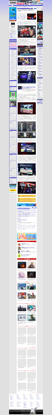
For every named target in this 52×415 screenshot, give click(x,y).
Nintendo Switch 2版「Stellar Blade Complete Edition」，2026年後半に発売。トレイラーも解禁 (40, 74)
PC (12, 5)
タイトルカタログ (12, 406)
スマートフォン (24, 402)
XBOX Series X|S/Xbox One (13, 88)
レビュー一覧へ (33, 369)
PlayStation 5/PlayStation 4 (13, 89)
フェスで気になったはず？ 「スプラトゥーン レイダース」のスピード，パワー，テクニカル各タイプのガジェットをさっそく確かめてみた (13, 145)
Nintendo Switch (12, 90)
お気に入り (36, 0)
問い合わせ (19, 0)
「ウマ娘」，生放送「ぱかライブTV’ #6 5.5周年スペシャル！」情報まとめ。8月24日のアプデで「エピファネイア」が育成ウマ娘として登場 (40, 57)
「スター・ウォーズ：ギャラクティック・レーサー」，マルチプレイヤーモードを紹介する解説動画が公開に (31, 269)
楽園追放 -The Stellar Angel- (40, 87)
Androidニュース (25, 403)
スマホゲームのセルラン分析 (13, 58)
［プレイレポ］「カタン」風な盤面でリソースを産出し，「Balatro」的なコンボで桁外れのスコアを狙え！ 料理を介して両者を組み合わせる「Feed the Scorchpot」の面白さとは (22, 357)
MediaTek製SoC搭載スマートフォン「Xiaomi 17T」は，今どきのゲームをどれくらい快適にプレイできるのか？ (31, 357)
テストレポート (31, 403)
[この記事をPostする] (32, 8)
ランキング (41, 0)
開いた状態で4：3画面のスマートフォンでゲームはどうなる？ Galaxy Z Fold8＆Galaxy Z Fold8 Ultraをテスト (31, 366)
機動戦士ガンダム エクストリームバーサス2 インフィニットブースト (40, 90)
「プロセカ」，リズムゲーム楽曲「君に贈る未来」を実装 (22, 290)
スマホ (22, 5)
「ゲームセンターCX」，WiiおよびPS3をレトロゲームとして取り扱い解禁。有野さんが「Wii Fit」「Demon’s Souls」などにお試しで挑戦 (40, 51)
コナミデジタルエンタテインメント (21, 226)
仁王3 (38, 92)
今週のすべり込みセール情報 (13, 59)
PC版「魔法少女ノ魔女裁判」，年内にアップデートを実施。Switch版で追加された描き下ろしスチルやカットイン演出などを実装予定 (22, 279)
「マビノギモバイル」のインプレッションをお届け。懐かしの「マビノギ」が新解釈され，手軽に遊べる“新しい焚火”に (31, 291)
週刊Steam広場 (12, 61)
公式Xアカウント (12, 0)
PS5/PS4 (17, 5)
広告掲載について (12, 181)
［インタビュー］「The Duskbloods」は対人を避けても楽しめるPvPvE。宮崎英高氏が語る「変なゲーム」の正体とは (31, 390)
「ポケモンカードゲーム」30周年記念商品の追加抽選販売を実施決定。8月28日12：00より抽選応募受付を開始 (40, 48)
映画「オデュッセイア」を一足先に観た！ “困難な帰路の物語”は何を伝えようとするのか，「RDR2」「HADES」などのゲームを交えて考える (13, 113)
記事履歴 (38, 0)
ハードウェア (29, 5)
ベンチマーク (31, 406)
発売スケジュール (19, 398)
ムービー (21, 6)
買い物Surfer (12, 73)
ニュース (11, 35)
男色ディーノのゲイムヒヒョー (13, 56)
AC (32, 5)
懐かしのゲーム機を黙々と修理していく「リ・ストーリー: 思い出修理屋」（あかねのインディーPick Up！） (31, 335)
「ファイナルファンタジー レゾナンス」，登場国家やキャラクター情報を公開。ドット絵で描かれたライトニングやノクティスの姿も (31, 300)
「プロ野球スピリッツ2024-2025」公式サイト (27, 195)
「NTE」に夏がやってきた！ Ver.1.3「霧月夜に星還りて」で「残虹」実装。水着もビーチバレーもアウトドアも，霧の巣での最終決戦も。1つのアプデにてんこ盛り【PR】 (31, 312)
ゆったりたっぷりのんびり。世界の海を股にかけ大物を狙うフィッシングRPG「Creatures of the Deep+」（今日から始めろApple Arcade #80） (31, 344)
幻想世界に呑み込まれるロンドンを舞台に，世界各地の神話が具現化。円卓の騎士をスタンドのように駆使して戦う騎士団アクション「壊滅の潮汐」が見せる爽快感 (22, 367)
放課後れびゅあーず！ (13, 78)
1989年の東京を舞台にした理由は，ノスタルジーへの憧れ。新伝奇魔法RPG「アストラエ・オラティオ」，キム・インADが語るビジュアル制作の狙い (13, 161)
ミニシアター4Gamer (13, 72)
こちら (33, 98)
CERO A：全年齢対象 (33, 225)
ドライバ (11, 85)
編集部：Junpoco (34, 12)
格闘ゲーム (38, 404)
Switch (19, 5)
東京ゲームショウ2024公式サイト (27, 198)
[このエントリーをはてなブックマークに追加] (35, 8)
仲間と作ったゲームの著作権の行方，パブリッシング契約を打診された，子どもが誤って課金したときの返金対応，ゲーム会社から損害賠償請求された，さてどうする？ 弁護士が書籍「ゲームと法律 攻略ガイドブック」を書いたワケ (22, 322)
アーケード (37, 402)
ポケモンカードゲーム (40, 79)
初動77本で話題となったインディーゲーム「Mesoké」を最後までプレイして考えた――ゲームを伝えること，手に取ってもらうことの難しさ (13, 152)
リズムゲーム (38, 406)
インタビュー (17, 6)
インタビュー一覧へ (33, 392)
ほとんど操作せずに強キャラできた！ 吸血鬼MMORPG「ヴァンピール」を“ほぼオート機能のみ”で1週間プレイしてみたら (13, 137)
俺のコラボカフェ (12, 67)
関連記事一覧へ (35, 208)
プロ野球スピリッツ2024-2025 (13, 25)
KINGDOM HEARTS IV (40, 97)
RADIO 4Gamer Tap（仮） (13, 62)
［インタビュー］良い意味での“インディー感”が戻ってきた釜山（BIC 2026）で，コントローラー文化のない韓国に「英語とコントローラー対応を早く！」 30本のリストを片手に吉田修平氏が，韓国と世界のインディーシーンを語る (13, 168)
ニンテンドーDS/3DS (19, 402)
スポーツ (29, 225)
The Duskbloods (39, 85)
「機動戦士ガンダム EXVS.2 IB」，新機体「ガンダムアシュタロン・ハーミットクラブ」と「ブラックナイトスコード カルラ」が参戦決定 (40, 63)
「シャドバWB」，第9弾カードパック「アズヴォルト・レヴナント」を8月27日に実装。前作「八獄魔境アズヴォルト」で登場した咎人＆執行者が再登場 (40, 60)
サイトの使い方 (16, 0)
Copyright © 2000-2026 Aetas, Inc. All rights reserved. (26, 413)
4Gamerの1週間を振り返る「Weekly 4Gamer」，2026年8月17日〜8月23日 (21, 343)
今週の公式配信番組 (13, 54)
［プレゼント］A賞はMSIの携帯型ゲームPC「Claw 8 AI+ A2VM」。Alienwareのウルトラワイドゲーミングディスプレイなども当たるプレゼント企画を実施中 (40, 68)
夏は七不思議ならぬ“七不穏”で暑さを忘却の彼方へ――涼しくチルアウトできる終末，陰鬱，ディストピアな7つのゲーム (13, 129)
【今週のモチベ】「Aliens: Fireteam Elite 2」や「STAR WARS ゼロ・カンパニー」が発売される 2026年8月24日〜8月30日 (22, 335)
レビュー (10, 6)
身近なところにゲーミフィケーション (13, 75)
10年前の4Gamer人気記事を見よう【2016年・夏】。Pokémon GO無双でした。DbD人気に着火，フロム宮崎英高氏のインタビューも (13, 121)
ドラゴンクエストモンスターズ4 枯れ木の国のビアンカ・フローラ (40, 83)
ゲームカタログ (30, 6)
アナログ (35, 5)
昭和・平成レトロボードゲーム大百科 (13, 68)
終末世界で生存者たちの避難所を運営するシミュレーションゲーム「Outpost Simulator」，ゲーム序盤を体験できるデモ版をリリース (22, 269)
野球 (34, 226)
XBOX (14, 5)
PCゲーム (11, 87)
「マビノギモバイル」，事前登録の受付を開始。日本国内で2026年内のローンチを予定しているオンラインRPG (22, 300)
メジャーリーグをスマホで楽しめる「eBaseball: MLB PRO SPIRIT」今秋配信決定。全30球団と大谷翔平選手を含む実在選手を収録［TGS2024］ (29, 87)
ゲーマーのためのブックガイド (13, 64)
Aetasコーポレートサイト (13, 182)
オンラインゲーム (12, 395)
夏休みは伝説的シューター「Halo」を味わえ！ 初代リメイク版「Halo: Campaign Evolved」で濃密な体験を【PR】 (31, 322)
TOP (10, 5)
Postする (33, 8)
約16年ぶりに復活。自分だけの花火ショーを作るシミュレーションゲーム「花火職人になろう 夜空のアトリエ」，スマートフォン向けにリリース (40, 54)
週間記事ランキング (12, 81)
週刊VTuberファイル (13, 55)
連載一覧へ (15, 79)
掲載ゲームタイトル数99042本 (13, 3)
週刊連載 (11, 398)
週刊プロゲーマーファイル (13, 53)
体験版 (19, 6)
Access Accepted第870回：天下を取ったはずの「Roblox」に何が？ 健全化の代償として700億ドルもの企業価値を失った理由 (40, 71)
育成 (32, 226)
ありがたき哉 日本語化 (13, 74)
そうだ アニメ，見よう (13, 63)
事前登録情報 (25, 404)
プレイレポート (13, 6)
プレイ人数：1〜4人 (28, 226)
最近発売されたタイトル (25, 6)
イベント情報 (38, 403)
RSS (9, 0)
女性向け (25, 5)
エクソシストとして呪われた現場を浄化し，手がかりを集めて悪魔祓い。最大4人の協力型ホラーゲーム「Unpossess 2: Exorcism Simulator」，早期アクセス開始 (31, 279)
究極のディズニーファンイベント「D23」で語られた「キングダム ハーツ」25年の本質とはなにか (13, 176)
